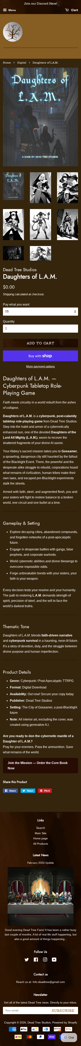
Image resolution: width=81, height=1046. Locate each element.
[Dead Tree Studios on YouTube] (54, 960)
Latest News (40, 855)
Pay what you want (16, 304)
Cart (74, 10)
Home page (40, 838)
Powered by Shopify (64, 1022)
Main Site (40, 833)
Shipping (8, 294)
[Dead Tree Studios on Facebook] (36, 960)
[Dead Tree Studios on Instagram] (45, 960)
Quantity (9, 321)
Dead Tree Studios (39, 1022)
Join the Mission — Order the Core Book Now (38, 765)
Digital (21, 62)
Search (40, 827)
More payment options (40, 366)
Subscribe (63, 1011)
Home (7, 62)
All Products (40, 843)
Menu (12, 10)
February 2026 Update (40, 863)
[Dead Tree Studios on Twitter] (27, 960)
